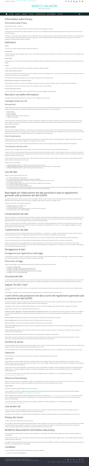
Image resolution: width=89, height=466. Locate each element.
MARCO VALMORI (44, 6)
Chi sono (11, 14)
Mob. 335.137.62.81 (34, 460)
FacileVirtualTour (40, 14)
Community (24, 14)
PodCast (31, 14)
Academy (17, 14)
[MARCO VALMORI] (6, 14)
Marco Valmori (26, 460)
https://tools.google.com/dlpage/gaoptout (61, 395)
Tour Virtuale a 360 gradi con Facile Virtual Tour (25, 1)
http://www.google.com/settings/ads (31, 392)
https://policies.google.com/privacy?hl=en (15, 375)
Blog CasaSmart (51, 14)
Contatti (60, 14)
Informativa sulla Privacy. (10, 460)
